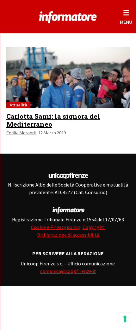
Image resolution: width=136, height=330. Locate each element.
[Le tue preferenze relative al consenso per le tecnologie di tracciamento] (125, 319)
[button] (126, 16)
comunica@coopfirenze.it (68, 271)
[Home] (68, 16)
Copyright (94, 227)
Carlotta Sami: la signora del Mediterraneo (53, 120)
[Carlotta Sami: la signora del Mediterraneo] (68, 77)
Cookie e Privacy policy (55, 227)
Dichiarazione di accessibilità (68, 235)
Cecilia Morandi (21, 133)
